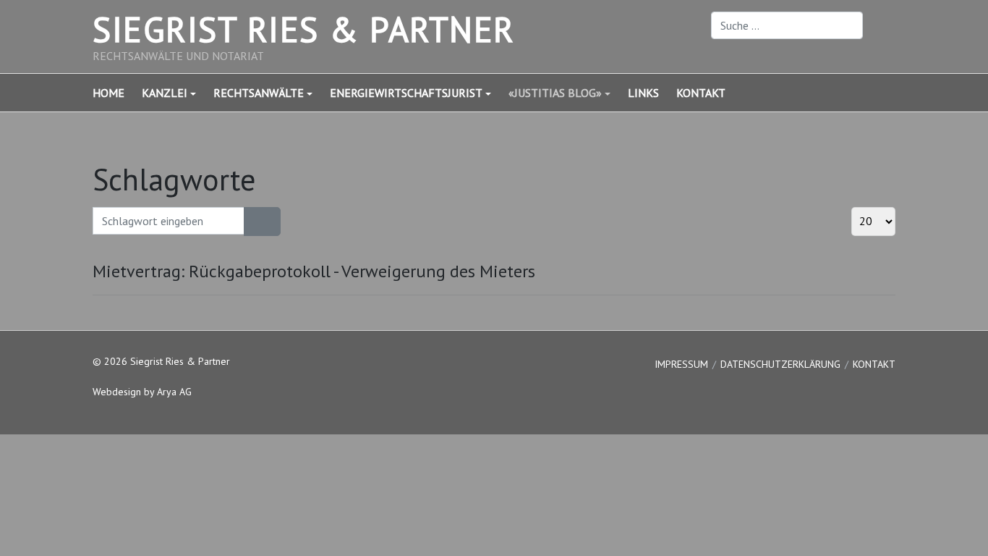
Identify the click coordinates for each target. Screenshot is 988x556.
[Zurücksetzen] (271, 221)
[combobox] (787, 25)
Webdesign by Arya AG (142, 391)
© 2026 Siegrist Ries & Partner (161, 361)
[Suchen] (253, 221)
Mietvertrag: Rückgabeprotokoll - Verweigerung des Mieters (314, 271)
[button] (177, 92)
